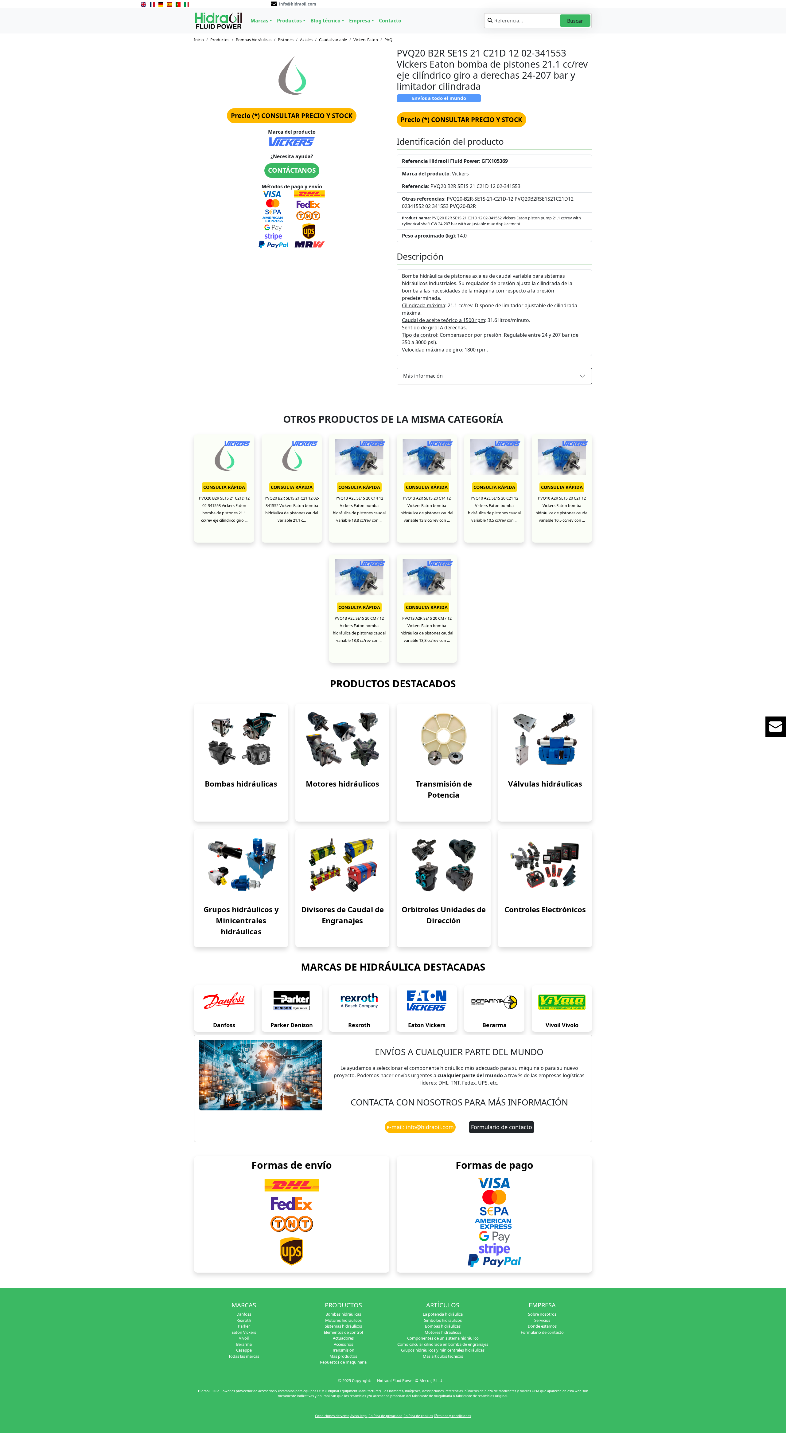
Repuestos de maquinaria (343, 1362)
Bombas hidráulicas (253, 39)
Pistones (286, 39)
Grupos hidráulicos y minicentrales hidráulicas (442, 1350)
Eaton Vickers (427, 1025)
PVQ (388, 39)
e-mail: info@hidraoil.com (420, 1127)
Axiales (306, 39)
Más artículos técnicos (443, 1356)
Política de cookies (418, 1415)
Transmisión (343, 1350)
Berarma (494, 1025)
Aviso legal (359, 1415)
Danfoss (224, 1025)
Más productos (343, 1356)
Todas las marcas (243, 1356)
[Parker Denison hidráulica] (292, 1002)
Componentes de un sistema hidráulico (443, 1338)
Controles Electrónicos (545, 909)
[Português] (178, 3)
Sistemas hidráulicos (343, 1326)
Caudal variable (333, 39)
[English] (143, 3)
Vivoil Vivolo (562, 1025)
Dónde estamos (542, 1326)
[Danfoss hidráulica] (224, 1002)
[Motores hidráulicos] (342, 739)
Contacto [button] (390, 20)
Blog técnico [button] (325, 20)
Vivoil (244, 1338)
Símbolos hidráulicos (443, 1320)
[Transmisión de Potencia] (444, 739)
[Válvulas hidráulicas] (545, 739)
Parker (244, 1326)
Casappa (244, 1350)
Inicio (199, 39)
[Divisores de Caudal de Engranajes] (342, 864)
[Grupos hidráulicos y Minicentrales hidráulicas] (241, 864)
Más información (423, 375)
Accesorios (343, 1344)
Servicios (542, 1320)
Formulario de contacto (501, 1127)
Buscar (575, 21)
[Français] (152, 3)
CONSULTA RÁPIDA (224, 487)
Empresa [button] (359, 20)
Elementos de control (343, 1332)
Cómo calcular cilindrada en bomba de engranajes (442, 1344)
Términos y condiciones (452, 1415)
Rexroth (359, 1025)
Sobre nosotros (542, 1314)
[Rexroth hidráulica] (359, 1002)
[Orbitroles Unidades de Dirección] (444, 864)
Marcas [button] (259, 20)
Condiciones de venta (332, 1415)
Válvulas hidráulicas (545, 784)
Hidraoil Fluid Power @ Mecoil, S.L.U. (410, 1380)
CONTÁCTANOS (292, 170)
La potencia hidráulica (443, 1314)
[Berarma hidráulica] (494, 1002)
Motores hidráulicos (342, 784)
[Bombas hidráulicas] (241, 739)
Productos (219, 39)
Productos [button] (289, 20)
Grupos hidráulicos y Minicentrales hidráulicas (241, 920)
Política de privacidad (385, 1415)
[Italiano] (186, 3)
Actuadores (343, 1338)
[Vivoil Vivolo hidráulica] (562, 1002)
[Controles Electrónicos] (545, 864)
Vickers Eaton (365, 39)
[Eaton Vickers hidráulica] (427, 1002)
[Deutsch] (160, 3)
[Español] (169, 3)
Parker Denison (291, 1025)
